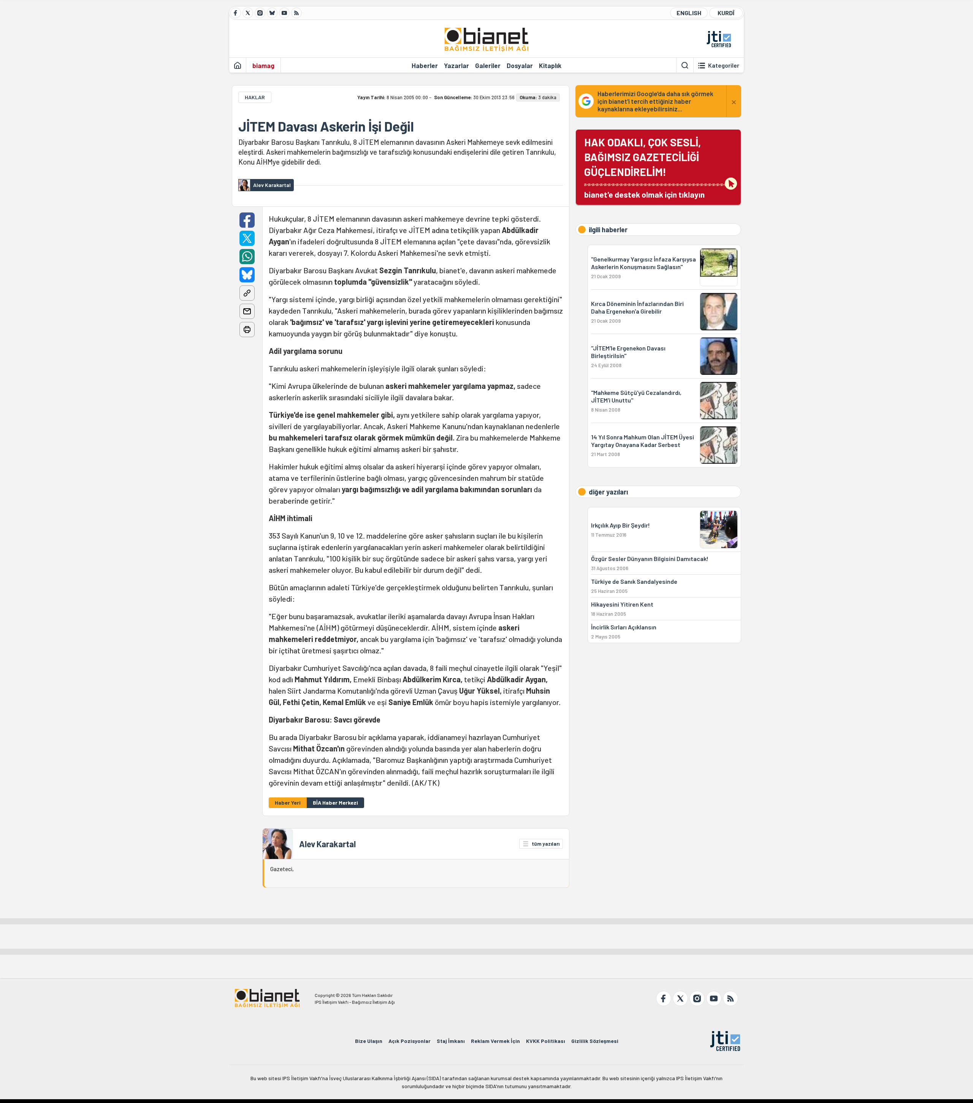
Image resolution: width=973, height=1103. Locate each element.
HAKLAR (255, 97)
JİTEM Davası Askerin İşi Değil (326, 126)
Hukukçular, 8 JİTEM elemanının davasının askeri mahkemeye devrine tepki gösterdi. (416, 500)
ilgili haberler (608, 229)
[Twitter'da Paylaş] (247, 238)
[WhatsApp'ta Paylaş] (247, 256)
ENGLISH (689, 12)
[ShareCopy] (247, 293)
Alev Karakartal (327, 844)
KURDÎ (726, 12)
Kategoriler (723, 65)
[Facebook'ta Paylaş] (247, 220)
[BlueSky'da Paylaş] (247, 274)
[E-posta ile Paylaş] (247, 311)
